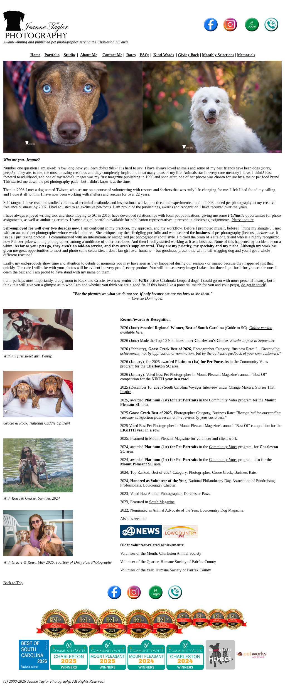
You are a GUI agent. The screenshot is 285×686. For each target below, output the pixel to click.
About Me (88, 55)
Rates (131, 55)
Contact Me (112, 55)
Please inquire (243, 220)
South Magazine (162, 502)
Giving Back (188, 55)
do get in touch (253, 285)
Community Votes (223, 447)
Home (35, 55)
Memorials (246, 55)
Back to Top (13, 583)
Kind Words (163, 55)
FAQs (144, 55)
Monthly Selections (218, 55)
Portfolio (52, 55)
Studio (69, 55)
